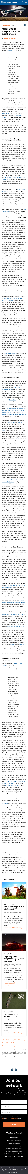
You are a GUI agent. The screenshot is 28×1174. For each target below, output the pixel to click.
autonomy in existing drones (15, 626)
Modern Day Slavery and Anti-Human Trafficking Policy (14, 1153)
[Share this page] (16, 1069)
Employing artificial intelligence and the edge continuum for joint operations (14, 959)
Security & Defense (6, 1042)
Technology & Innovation (18, 1042)
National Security (17, 927)
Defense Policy (8, 927)
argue (3, 107)
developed (11, 422)
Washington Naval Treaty (12, 785)
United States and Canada (8, 1045)
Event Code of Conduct (10, 1156)
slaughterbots (6, 113)
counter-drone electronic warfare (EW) (13, 614)
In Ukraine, (5, 804)
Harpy (3, 430)
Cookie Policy (18, 1140)
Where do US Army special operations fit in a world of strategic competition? (14, 907)
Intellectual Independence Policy (14, 1146)
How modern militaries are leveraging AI (12, 1015)
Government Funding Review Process (14, 1148)
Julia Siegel (18, 1019)
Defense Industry (8, 1032)
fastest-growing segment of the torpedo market (14, 413)
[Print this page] (25, 25)
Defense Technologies (9, 985)
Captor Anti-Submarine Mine (11, 388)
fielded (20, 422)
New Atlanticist (6, 25)
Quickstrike (12, 400)
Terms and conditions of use (14, 1143)
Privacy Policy (10, 1140)
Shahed (21, 645)
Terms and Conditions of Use (12, 1118)
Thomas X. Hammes (10, 39)
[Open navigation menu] (26, 2)
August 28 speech (11, 353)
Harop (17, 439)
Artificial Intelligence (9, 983)
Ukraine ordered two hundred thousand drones (13, 601)
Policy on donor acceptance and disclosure (14, 1151)
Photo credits (20, 1156)
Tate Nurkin (12, 1019)
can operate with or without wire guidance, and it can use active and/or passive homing (14, 410)
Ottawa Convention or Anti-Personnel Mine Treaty (12, 481)
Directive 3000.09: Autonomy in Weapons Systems (12, 299)
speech (10, 51)
